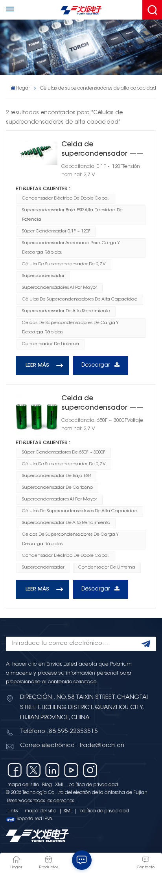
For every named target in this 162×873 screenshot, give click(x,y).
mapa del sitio (23, 785)
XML (59, 785)
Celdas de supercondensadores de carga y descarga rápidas (70, 328)
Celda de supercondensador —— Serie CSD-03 (102, 404)
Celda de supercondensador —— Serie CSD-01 (102, 150)
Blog (47, 785)
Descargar (96, 365)
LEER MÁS (37, 365)
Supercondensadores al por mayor (59, 288)
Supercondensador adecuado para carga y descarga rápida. (71, 248)
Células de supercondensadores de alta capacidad (80, 299)
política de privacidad (93, 785)
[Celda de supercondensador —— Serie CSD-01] (36, 152)
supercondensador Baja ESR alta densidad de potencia (72, 215)
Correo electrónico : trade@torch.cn (72, 746)
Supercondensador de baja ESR (56, 476)
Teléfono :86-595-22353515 (59, 731)
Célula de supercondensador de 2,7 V (64, 264)
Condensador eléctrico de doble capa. (65, 198)
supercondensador (43, 276)
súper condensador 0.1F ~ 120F (56, 231)
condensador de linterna (50, 344)
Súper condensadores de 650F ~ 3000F (63, 452)
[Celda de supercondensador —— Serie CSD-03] (36, 415)
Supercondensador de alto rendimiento (66, 311)
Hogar (23, 88)
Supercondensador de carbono (57, 488)
